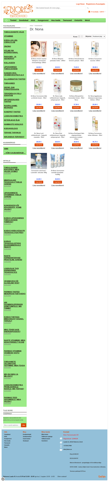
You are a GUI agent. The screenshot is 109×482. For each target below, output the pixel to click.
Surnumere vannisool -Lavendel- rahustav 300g (39, 171)
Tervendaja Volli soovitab (12, 94)
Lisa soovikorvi (39, 73)
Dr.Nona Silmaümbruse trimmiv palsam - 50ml (76, 59)
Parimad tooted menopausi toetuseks (14, 293)
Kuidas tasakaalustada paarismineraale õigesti (12, 245)
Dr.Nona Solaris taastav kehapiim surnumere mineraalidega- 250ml (39, 60)
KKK (33, 20)
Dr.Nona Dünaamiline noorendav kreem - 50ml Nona (76, 98)
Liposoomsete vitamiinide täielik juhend (12, 195)
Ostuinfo (78, 20)
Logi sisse (80, 4)
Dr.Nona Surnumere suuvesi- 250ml (95, 59)
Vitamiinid (8, 36)
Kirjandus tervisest (14, 137)
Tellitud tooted (46, 438)
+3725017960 (67, 445)
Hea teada (55, 20)
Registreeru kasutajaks (95, 4)
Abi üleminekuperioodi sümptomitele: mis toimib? (13, 306)
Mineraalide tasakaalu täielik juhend (13, 183)
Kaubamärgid (38, 25)
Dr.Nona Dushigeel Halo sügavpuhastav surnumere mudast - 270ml (76, 136)
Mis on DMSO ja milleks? (11, 376)
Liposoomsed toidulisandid (11, 68)
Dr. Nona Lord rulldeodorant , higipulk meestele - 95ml (39, 135)
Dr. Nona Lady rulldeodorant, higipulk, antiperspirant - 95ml (57, 98)
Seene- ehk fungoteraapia (11, 88)
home (31, 25)
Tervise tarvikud (12, 133)
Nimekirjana (79, 36)
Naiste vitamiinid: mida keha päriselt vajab (14, 342)
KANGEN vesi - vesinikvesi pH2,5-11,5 (14, 74)
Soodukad (23, 20)
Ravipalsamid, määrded (10, 107)
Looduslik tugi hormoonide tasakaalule (11, 271)
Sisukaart (26, 441)
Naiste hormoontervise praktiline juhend (13, 258)
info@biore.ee (67, 449)
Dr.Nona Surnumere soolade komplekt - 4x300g (57, 172)
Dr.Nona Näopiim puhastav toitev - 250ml (57, 59)
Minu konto (45, 434)
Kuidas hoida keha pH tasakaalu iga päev (14, 232)
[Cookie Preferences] (3, 479)
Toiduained (9, 83)
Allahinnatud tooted (14, 79)
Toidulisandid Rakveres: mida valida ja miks (11, 170)
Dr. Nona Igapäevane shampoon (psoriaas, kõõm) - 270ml (95, 98)
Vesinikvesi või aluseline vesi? (11, 283)
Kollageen (9, 63)
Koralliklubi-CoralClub (11, 41)
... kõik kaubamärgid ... (14, 153)
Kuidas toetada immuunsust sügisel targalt (14, 320)
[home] (6, 20)
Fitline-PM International (11, 51)
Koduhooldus (11, 128)
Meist (87, 20)
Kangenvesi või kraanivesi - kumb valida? (12, 208)
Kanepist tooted (12, 112)
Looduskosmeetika (13, 116)
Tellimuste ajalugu (47, 436)
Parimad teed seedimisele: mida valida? (12, 400)
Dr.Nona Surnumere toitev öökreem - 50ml (95, 134)
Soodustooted (27, 436)
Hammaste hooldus (13, 124)
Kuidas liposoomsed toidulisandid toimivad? (14, 221)
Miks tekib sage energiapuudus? (12, 331)
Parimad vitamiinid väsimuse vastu (13, 353)
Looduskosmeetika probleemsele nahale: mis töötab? (14, 387)
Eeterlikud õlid (12, 120)
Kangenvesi (43, 20)
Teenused (67, 20)
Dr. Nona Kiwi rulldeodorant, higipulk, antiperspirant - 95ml (57, 135)
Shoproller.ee (102, 476)
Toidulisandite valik (14, 32)
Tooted (13, 20)
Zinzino (7, 46)
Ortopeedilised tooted (11, 100)
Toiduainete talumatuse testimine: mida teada (14, 364)
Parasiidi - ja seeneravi (10, 58)
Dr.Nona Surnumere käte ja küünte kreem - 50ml (39, 97)
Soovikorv (45, 441)
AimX (6, 149)
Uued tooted (26, 438)
